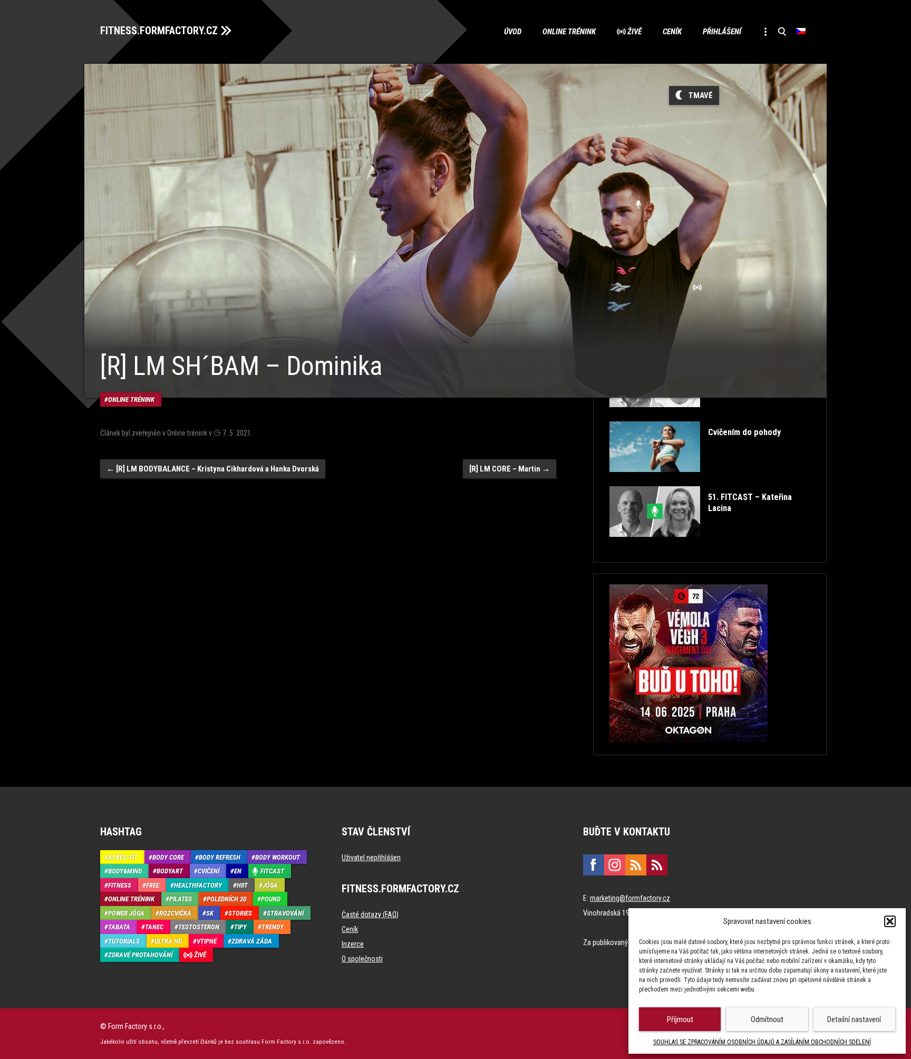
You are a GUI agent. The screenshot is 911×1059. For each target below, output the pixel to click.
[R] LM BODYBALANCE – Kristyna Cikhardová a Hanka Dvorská (212, 469)
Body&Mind (125, 871)
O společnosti (362, 959)
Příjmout (680, 1019)
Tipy (240, 927)
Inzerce (353, 944)
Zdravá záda (251, 941)
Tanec (154, 927)
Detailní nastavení (854, 1019)
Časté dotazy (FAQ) (370, 914)
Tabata (119, 927)
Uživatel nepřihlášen (371, 857)
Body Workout (277, 857)
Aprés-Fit (123, 857)
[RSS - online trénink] (656, 864)
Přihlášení (722, 31)
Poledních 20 (226, 899)
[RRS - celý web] (635, 864)
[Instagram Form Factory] (614, 864)
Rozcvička (175, 913)
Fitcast (272, 871)
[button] (890, 921)
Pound (270, 899)
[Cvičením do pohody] (694, 480)
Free (152, 885)
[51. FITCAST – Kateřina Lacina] (708, 545)
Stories (240, 913)
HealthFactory (198, 885)
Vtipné (207, 941)
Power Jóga (126, 913)
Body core (168, 857)
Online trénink (569, 31)
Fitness (119, 885)
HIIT (242, 885)
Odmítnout (767, 1019)
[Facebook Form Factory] (593, 864)
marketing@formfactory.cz (630, 898)
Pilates (180, 899)
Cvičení (208, 871)
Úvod (512, 31)
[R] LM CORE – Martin (509, 469)
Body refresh (219, 857)
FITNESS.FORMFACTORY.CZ (159, 30)
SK (210, 913)
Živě (634, 31)
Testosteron (198, 927)
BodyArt (170, 871)
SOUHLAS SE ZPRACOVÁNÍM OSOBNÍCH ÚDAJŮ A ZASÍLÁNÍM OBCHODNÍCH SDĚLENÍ (762, 1042)
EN (237, 871)
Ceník (672, 31)
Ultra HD (168, 941)
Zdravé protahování (140, 955)
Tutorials (124, 941)
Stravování (285, 913)
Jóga (270, 885)
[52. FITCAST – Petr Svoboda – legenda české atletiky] (708, 415)
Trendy (272, 927)
